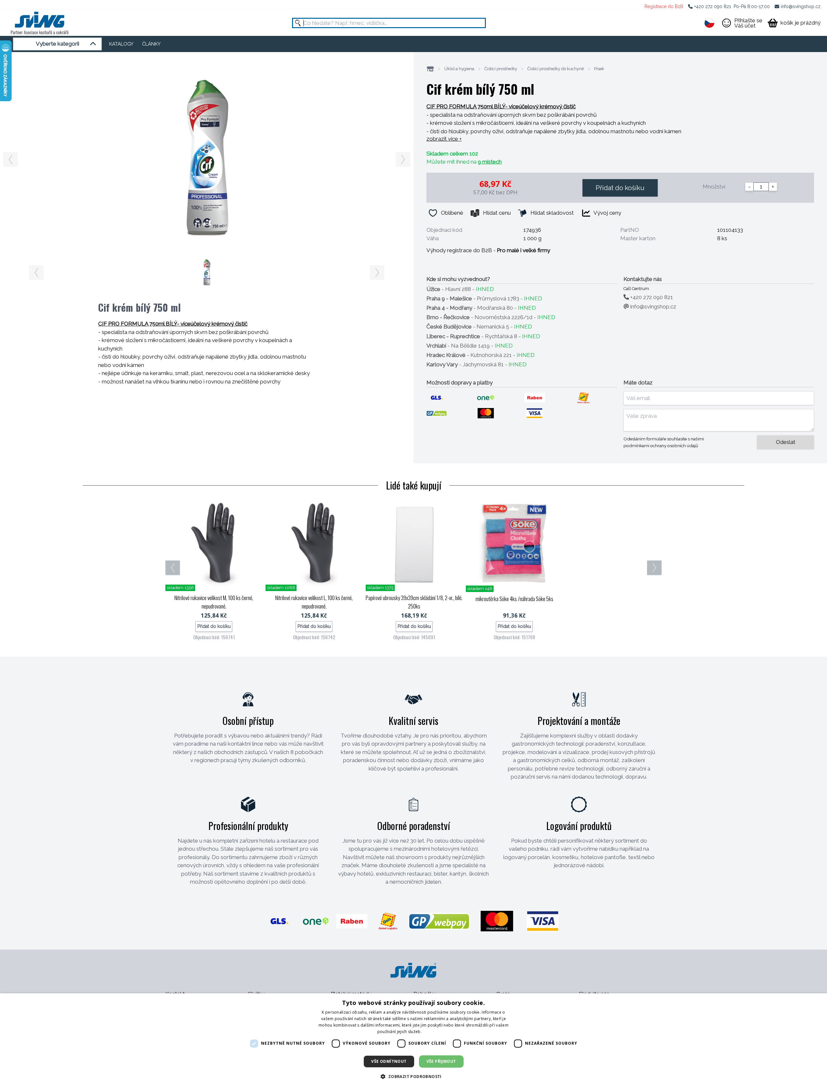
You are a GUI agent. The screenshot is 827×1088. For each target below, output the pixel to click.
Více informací (436, 1031)
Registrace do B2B (663, 6)
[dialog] (413, 1040)
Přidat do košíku (620, 188)
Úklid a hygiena (459, 69)
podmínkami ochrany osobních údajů (660, 445)
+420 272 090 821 (712, 6)
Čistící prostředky (500, 69)
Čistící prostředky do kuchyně (555, 69)
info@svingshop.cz (801, 6)
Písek (599, 69)
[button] (413, 1076)
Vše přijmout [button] (441, 1061)
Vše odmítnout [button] (388, 1061)
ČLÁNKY (151, 44)
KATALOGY (121, 44)
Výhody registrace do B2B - (488, 250)
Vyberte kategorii (57, 43)
